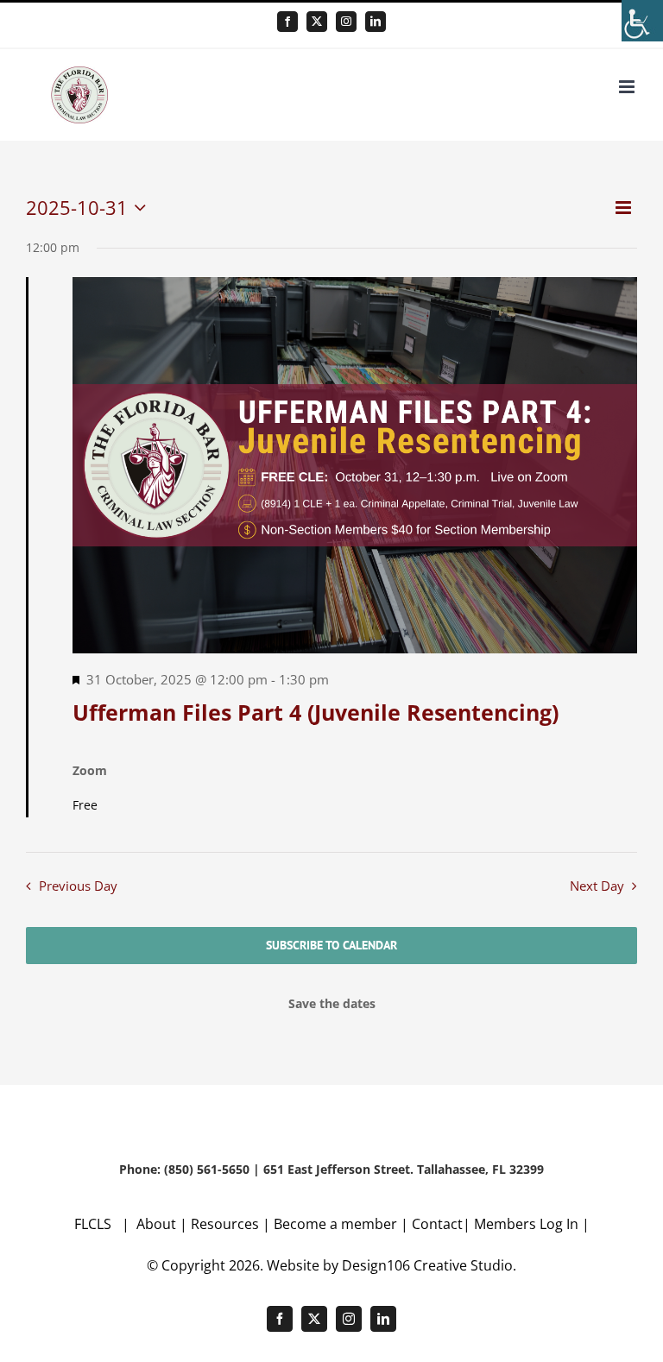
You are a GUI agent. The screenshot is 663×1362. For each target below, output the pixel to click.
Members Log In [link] (526, 1223)
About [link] (158, 1223)
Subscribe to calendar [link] (331, 945)
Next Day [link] (597, 886)
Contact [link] (437, 1223)
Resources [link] (225, 1223)
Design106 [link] (376, 1265)
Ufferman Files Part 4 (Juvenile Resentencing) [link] (316, 712)
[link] (642, 20)
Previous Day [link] (78, 886)
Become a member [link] (337, 1223)
